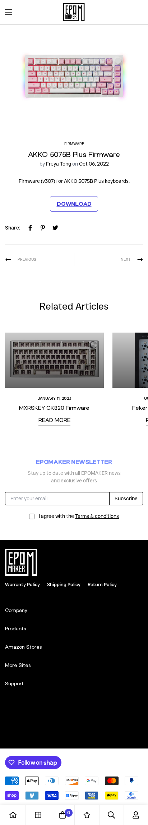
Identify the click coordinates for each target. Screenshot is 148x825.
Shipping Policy (63, 584)
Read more (54, 420)
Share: (12, 227)
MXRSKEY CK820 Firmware (54, 407)
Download (74, 203)
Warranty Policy (22, 584)
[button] (135, 12)
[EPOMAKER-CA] (74, 12)
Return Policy (102, 584)
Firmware (74, 144)
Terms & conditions (97, 516)
